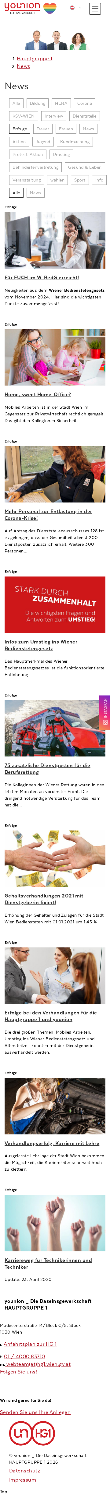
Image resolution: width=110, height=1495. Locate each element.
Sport (79, 180)
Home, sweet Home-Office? (38, 394)
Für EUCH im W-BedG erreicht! (42, 277)
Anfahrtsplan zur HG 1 (30, 1344)
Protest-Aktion (28, 154)
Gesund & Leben (85, 167)
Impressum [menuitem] (22, 1480)
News (23, 66)
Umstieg (61, 154)
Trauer (43, 128)
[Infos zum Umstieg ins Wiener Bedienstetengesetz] (55, 604)
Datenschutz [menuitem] (24, 1471)
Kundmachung (75, 141)
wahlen (57, 180)
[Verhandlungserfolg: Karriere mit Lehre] (55, 1106)
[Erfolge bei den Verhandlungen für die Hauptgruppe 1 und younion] (55, 975)
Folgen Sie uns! (18, 1372)
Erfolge (20, 128)
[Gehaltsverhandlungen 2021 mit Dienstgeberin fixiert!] (55, 858)
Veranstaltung (27, 180)
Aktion (19, 141)
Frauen (66, 128)
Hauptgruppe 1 (34, 59)
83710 (38, 1356)
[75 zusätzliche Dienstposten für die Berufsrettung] (55, 728)
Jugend (43, 141)
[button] (95, 9)
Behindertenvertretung (35, 167)
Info (99, 180)
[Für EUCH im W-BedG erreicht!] (55, 240)
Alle (16, 103)
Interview (54, 116)
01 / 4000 (17, 1356)
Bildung (37, 103)
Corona (84, 103)
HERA (61, 103)
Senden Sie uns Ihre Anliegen (35, 1412)
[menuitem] (76, 7)
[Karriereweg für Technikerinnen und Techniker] (55, 1223)
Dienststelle (85, 116)
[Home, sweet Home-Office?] (55, 357)
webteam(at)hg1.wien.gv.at (38, 1364)
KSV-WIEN (24, 116)
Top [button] (3, 1491)
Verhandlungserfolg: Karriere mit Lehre (52, 1143)
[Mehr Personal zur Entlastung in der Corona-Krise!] (55, 474)
